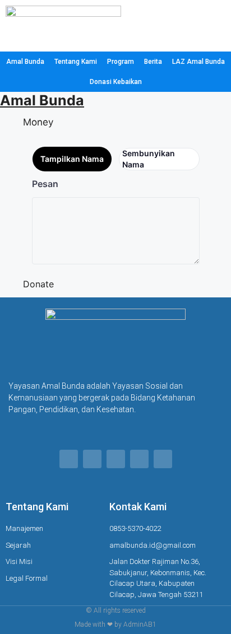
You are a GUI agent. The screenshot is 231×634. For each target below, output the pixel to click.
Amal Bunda (25, 62)
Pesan (45, 183)
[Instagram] (116, 459)
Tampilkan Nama (72, 159)
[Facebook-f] (68, 459)
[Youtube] (163, 459)
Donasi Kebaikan (116, 82)
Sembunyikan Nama (148, 158)
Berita (153, 62)
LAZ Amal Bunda (198, 62)
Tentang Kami (75, 62)
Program (120, 62)
